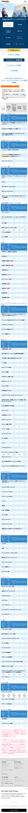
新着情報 (8, 44)
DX (20, 44)
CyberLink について (6, 764)
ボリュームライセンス (7, 781)
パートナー (20, 37)
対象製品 (20, 24)
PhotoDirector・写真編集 (14, 65)
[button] (12, 16)
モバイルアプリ (17, 766)
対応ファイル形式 (24, 108)
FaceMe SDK (5, 779)
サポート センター (18, 779)
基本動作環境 (19, 107)
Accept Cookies (14, 810)
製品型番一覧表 (8, 108)
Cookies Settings (14, 802)
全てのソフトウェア (18, 764)
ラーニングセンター (18, 785)
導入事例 (8, 37)
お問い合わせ (14, 50)
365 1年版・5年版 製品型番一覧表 (14, 107)
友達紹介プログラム (18, 768)
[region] (14, 800)
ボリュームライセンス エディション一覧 (10, 86)
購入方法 (20, 31)
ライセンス (8, 31)
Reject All (14, 806)
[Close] (26, 788)
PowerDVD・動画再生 (14, 55)
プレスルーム (5, 766)
